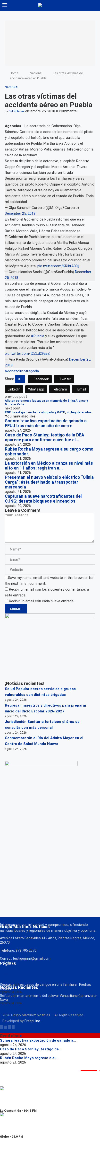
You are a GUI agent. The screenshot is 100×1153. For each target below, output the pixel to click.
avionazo (12, 371)
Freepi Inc (32, 1021)
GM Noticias (16, 111)
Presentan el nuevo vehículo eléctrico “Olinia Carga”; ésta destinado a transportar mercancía (49, 482)
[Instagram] (9, 1027)
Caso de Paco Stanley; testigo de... (31, 1049)
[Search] (95, 5)
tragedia (32, 371)
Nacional (36, 73)
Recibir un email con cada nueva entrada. (41, 601)
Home (14, 73)
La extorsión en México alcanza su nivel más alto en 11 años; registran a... (49, 465)
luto (22, 371)
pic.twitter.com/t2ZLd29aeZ (27, 353)
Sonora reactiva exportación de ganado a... (38, 1040)
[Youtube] (13, 1027)
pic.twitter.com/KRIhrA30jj (58, 266)
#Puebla (37, 336)
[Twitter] (5, 1027)
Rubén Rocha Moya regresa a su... (29, 1058)
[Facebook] (1, 1027)
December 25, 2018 (20, 213)
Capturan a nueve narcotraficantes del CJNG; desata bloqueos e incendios (43, 499)
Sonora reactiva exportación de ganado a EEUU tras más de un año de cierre (46, 423)
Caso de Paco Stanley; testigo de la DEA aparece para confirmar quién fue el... (44, 437)
